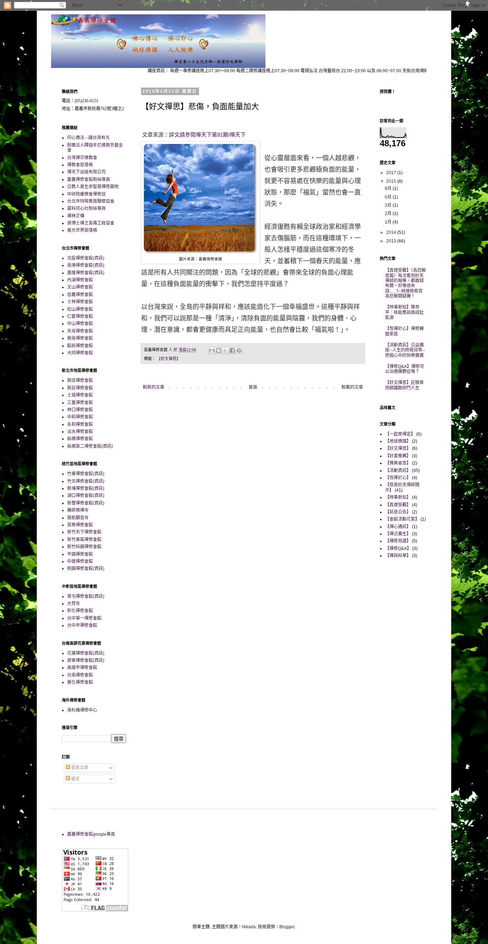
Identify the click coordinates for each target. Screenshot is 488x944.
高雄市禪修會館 (82, 667)
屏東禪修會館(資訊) (85, 660)
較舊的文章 (352, 387)
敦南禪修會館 (80, 338)
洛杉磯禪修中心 (82, 710)
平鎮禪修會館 (80, 554)
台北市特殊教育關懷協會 (90, 201)
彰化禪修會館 (80, 610)
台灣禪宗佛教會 (82, 157)
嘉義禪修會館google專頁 (91, 834)
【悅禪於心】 (398, 477)
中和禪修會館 (80, 416)
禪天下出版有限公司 (86, 171)
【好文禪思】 (168, 359)
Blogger (286, 926)
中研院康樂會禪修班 (86, 194)
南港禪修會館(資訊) (85, 265)
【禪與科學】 (398, 555)
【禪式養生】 (398, 533)
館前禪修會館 (80, 345)
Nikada (249, 926)
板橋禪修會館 (80, 438)
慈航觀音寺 (78, 517)
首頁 (253, 387)
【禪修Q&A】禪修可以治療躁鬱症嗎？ (404, 369)
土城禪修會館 (80, 395)
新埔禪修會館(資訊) (85, 488)
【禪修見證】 (398, 541)
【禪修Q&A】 (398, 548)
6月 (389, 197)
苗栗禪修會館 (80, 524)
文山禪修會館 (80, 287)
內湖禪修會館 (80, 279)
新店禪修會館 (80, 380)
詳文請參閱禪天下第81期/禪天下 (207, 135)
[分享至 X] (225, 350)
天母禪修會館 (80, 331)
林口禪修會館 (80, 409)
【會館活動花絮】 (402, 519)
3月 (389, 205)
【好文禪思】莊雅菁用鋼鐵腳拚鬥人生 (404, 385)
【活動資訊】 (398, 470)
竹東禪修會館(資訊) (85, 473)
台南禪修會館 (80, 675)
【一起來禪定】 (400, 434)
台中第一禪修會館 (84, 618)
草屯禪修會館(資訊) (85, 596)
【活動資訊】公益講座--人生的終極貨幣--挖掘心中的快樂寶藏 (405, 350)
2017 (391, 172)
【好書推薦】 (398, 455)
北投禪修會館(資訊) (85, 258)
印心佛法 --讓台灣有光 (88, 137)
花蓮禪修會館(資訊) (85, 653)
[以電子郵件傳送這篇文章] (211, 350)
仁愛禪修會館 (80, 316)
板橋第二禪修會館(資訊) (90, 446)
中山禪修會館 (80, 323)
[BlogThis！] (218, 350)
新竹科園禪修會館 (84, 546)
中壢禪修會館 (80, 561)
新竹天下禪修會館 (84, 532)
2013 (391, 241)
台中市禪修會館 (82, 625)
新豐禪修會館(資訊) (85, 503)
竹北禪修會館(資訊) (85, 481)
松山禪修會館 (80, 309)
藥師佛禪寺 (78, 510)
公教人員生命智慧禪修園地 (93, 186)
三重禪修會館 (80, 402)
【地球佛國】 (398, 441)
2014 (391, 232)
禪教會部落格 (80, 164)
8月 (389, 188)
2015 (391, 181)
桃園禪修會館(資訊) (85, 568)
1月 (389, 222)
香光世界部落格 (82, 230)
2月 (389, 213)
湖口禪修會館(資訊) (85, 495)
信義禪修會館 (80, 294)
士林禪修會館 (80, 301)
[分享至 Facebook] (232, 350)
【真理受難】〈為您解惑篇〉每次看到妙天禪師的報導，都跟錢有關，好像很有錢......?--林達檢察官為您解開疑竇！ (405, 283)
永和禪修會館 (80, 424)
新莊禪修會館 (80, 387)
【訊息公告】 (398, 512)
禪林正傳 (75, 215)
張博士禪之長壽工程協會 (90, 223)
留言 (75, 778)
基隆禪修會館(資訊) (85, 272)
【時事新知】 (398, 497)
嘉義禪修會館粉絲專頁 (88, 179)
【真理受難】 (398, 504)
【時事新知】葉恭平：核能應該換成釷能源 (404, 312)
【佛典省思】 (398, 463)
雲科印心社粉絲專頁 (86, 208)
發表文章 (79, 767)
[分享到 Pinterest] (239, 350)
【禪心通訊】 (398, 526)
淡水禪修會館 (80, 431)
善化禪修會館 (80, 682)
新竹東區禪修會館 (84, 539)
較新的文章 (153, 387)
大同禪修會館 (80, 352)
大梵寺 (73, 603)
